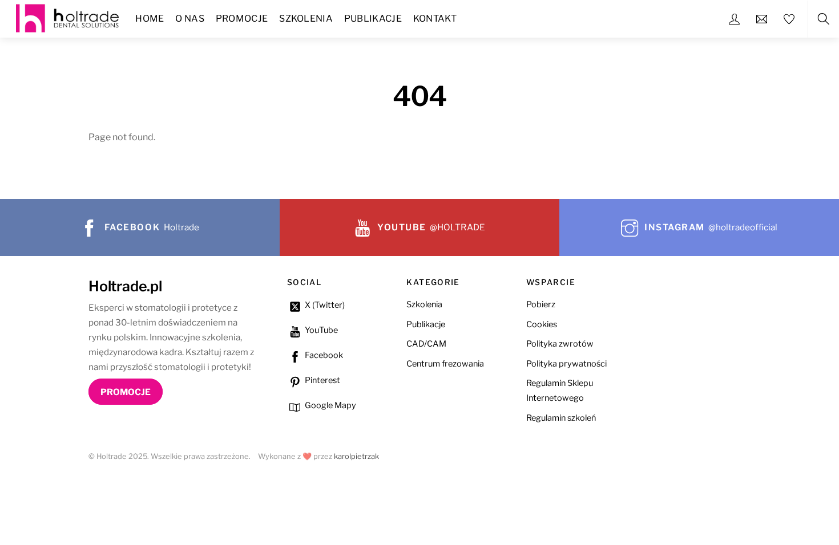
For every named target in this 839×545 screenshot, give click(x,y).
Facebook (323, 355)
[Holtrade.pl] (67, 17)
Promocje (242, 18)
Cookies (541, 324)
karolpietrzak (356, 456)
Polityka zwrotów (560, 344)
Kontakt (435, 18)
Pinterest (321, 380)
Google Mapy (329, 405)
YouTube (320, 330)
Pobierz (540, 304)
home (149, 18)
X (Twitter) (324, 305)
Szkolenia (306, 18)
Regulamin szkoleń (561, 418)
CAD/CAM (426, 344)
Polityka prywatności (566, 364)
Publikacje (373, 18)
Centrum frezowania (445, 364)
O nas (189, 18)
